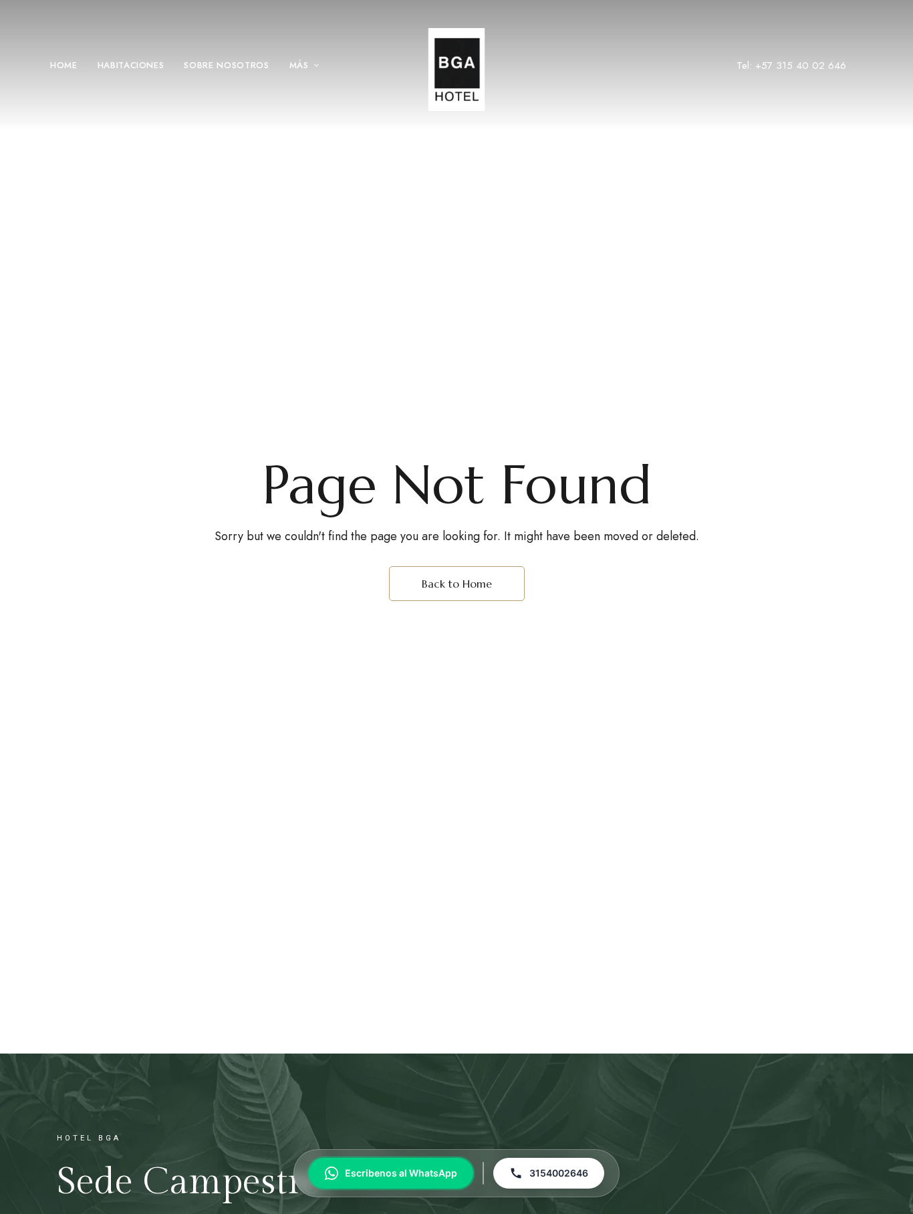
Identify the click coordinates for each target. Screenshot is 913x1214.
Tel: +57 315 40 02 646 (791, 65)
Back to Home (457, 583)
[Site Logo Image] (456, 69)
